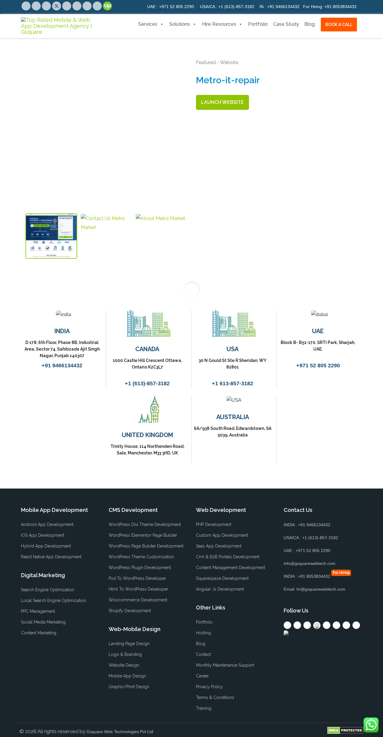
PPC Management (38, 611)
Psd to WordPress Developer (137, 578)
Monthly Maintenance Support (225, 665)
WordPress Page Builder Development (146, 546)
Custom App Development (222, 535)
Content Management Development (230, 567)
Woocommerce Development (138, 600)
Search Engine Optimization (47, 589)
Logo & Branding (125, 654)
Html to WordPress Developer (138, 589)
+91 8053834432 (330, 6)
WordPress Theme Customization (141, 556)
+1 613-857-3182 (232, 383)
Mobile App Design (127, 676)
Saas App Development (218, 546)
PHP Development (213, 524)
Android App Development (47, 524)
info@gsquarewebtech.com (309, 563)
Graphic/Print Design (129, 686)
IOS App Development (42, 535)
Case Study (286, 24)
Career (202, 676)
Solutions (179, 24)
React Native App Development (51, 556)
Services (147, 24)
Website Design (124, 665)
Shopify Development (130, 610)
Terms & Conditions (215, 697)
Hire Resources (219, 24)
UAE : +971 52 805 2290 (307, 550)
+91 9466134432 (279, 6)
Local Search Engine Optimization (53, 600)
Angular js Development (220, 589)
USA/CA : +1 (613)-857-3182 (311, 537)
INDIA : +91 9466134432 (307, 524)
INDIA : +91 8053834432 (307, 576)
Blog (309, 24)
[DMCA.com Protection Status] (345, 730)
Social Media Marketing (43, 622)
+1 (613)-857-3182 (227, 6)
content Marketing (38, 632)
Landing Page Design (129, 643)
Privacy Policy (209, 686)
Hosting (203, 632)
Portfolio (258, 24)
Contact (203, 654)
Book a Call (338, 24)
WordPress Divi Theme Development (145, 524)
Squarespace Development (222, 578)
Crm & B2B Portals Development (227, 556)
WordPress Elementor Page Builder (143, 535)
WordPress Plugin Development (140, 567)
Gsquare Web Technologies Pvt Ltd (119, 731)
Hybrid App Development (46, 546)
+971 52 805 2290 (170, 6)
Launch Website (222, 102)
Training (203, 708)
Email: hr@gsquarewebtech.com (314, 589)
